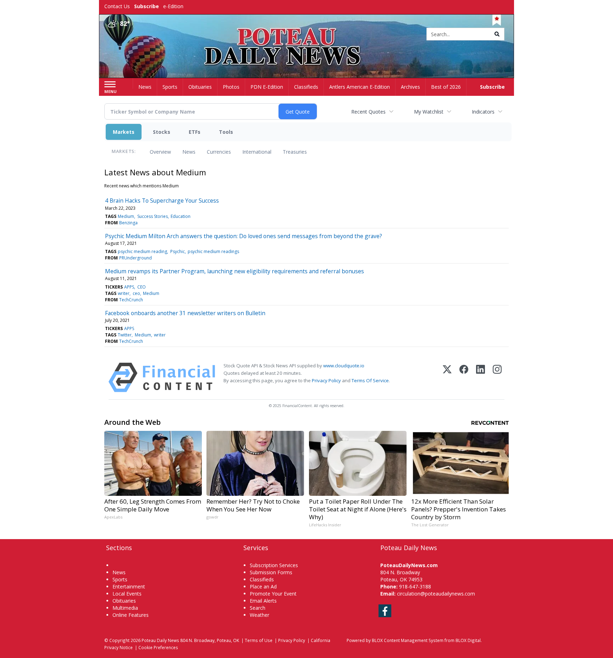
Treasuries (295, 151)
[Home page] (306, 34)
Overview (160, 151)
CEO (141, 287)
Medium (126, 216)
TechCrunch (131, 300)
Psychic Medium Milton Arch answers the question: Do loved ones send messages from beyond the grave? (243, 236)
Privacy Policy (326, 380)
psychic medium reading (142, 251)
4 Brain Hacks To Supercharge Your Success (162, 200)
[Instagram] (497, 377)
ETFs (194, 131)
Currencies (219, 151)
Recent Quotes (368, 111)
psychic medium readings (213, 251)
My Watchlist (428, 111)
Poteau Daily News (160, 640)
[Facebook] (464, 377)
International (256, 151)
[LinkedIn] (480, 377)
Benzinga (128, 223)
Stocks (161, 131)
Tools (226, 131)
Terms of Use (258, 640)
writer (123, 293)
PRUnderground (135, 258)
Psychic (177, 251)
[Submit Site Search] (497, 34)
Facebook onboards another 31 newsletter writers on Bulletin (185, 313)
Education (180, 216)
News (188, 151)
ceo (136, 293)
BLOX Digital (468, 640)
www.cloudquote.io (343, 365)
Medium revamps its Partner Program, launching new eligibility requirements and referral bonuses (234, 271)
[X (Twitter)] (447, 377)
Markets (123, 131)
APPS (129, 287)
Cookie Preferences (158, 647)
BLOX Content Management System (407, 640)
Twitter (125, 335)
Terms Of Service (370, 380)
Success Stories (152, 216)
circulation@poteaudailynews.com (436, 593)
